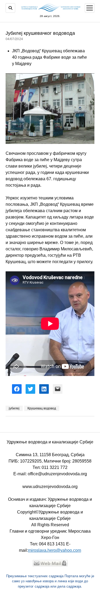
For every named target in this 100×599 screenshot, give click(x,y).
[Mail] (50, 565)
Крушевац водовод (41, 408)
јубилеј (14, 408)
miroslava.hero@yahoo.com (54, 550)
